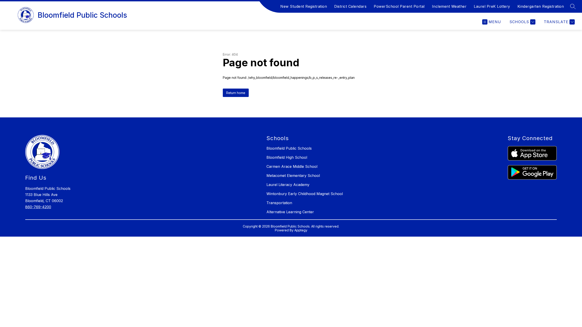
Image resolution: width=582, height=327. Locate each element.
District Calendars (350, 6)
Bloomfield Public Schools (289, 148)
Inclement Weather (449, 6)
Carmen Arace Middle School (291, 166)
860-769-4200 (38, 207)
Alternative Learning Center (290, 212)
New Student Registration (303, 6)
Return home (235, 93)
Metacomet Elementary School (293, 175)
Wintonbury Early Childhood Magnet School (304, 193)
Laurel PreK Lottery (492, 6)
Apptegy (300, 230)
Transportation (279, 203)
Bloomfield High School (286, 157)
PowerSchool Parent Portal (399, 6)
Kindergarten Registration (540, 6)
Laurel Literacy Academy (287, 184)
